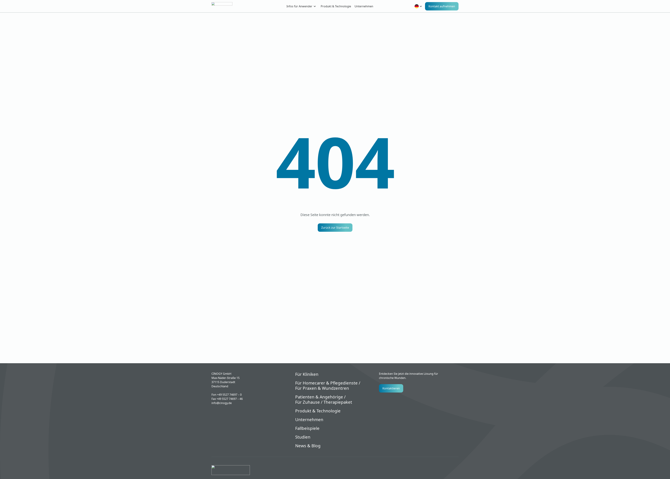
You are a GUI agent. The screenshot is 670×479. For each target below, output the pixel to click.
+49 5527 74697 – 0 (229, 395)
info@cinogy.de (221, 403)
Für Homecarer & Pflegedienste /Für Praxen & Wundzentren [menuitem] (327, 385)
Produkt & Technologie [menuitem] (336, 6)
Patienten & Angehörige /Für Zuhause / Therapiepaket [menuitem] (323, 399)
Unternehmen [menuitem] (364, 6)
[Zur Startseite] (228, 6)
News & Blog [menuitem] (308, 445)
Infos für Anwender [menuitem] (299, 6)
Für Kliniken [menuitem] (306, 374)
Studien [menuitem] (302, 437)
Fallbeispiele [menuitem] (307, 428)
